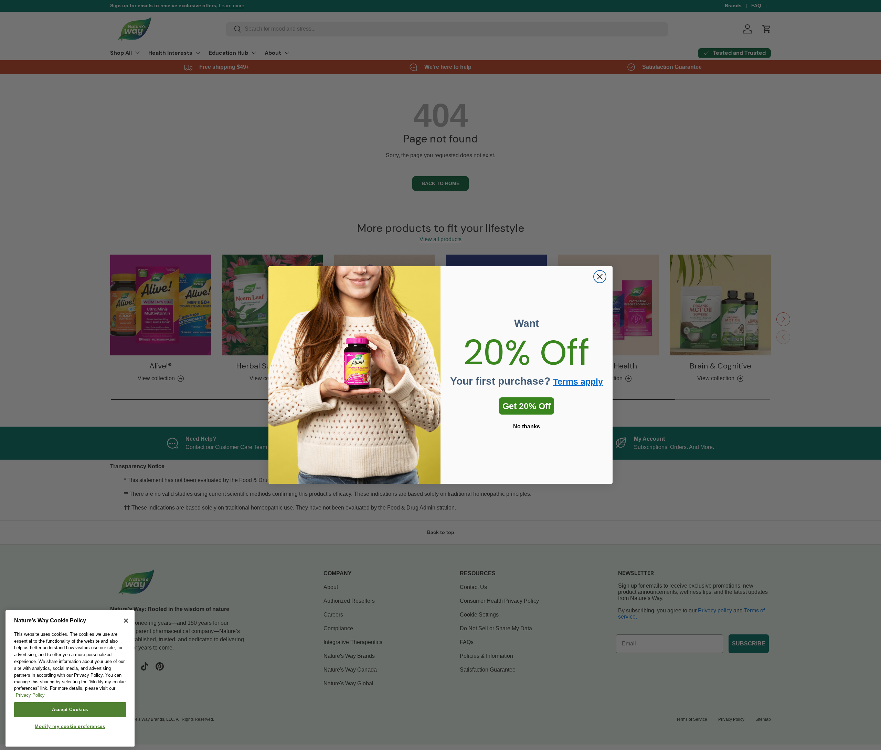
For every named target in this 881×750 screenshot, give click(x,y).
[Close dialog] (600, 276)
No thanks (526, 426)
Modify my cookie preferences (70, 726)
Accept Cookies (70, 709)
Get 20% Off (526, 406)
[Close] (126, 620)
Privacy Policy (30, 695)
